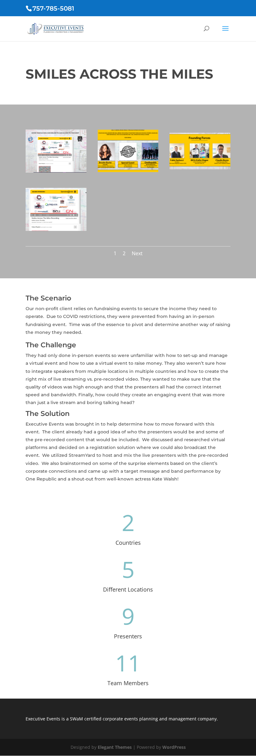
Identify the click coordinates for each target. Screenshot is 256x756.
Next (137, 253)
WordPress (174, 747)
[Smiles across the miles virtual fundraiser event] (56, 171)
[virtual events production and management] (200, 171)
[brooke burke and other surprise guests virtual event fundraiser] (128, 171)
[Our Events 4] (56, 229)
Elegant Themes (115, 747)
